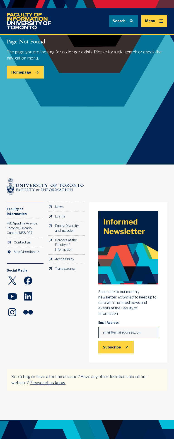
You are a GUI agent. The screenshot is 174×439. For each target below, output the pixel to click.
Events (60, 216)
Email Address (108, 322)
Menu (150, 21)
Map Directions (25, 251)
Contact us (22, 242)
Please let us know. (47, 383)
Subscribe (112, 347)
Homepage (21, 72)
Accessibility (64, 259)
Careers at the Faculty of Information (66, 245)
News (59, 206)
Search (119, 21)
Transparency (65, 268)
